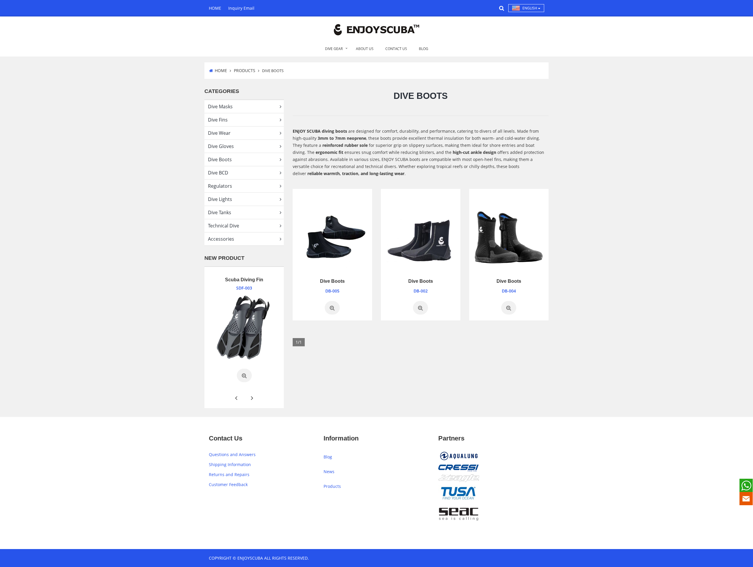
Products (244, 70)
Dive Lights (220, 199)
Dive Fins (218, 120)
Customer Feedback (228, 484)
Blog (328, 457)
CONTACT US (396, 48)
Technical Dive (223, 225)
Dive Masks (220, 106)
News (329, 471)
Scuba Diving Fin (244, 279)
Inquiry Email (241, 8)
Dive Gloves (221, 146)
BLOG (423, 48)
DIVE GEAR (334, 48)
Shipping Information (230, 464)
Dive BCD (218, 172)
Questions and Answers (232, 454)
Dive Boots (220, 159)
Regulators (220, 186)
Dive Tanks (219, 212)
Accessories (221, 239)
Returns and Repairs (229, 474)
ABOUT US (365, 48)
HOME (215, 8)
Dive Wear (219, 133)
